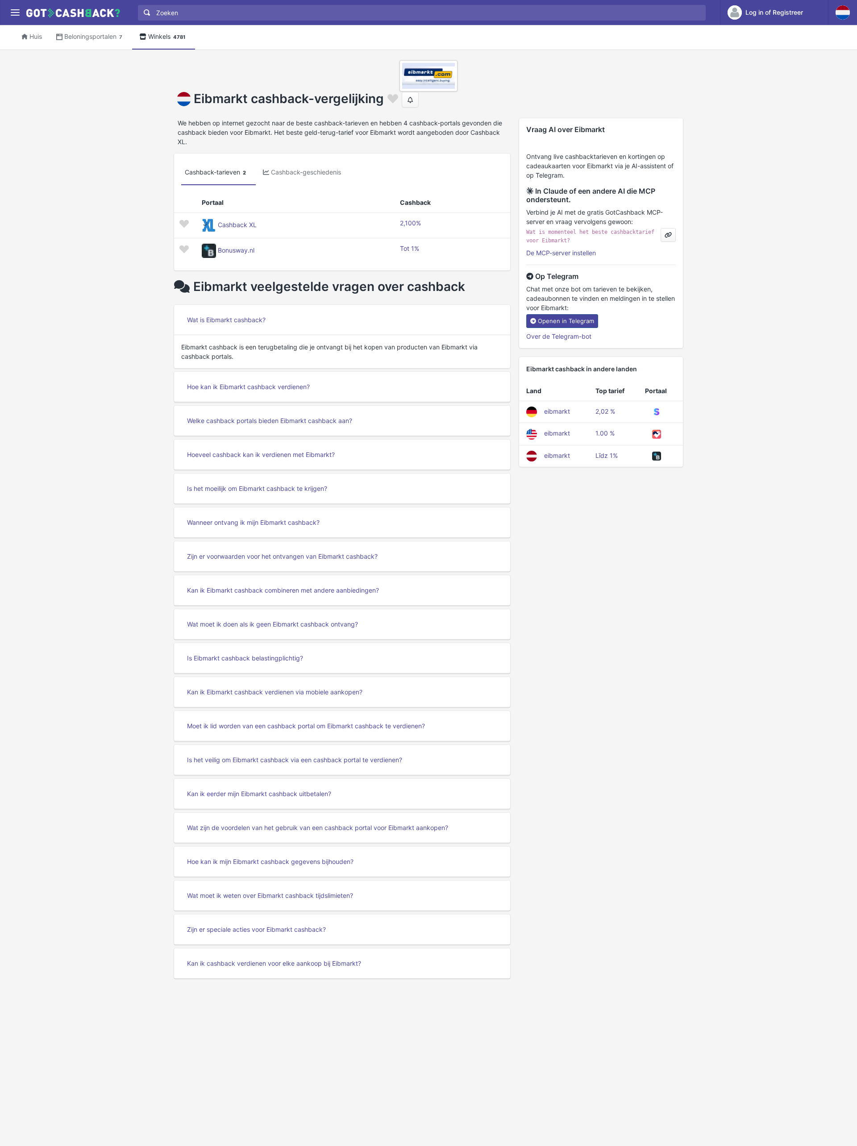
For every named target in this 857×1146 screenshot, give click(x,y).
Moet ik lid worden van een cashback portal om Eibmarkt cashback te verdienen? (306, 726)
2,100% (410, 223)
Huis (35, 36)
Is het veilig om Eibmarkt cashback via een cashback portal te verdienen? (294, 760)
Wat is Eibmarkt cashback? (226, 320)
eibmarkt (557, 411)
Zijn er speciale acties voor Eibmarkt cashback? (256, 929)
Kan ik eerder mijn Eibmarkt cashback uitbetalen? (259, 793)
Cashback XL (237, 224)
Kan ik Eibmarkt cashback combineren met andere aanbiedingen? (283, 590)
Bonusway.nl (236, 250)
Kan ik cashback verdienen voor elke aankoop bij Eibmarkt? (274, 963)
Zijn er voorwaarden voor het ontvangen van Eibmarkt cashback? (282, 556)
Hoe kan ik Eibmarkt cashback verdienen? (248, 386)
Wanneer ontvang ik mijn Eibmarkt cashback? (253, 522)
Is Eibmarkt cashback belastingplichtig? (245, 658)
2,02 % (605, 411)
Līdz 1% (606, 455)
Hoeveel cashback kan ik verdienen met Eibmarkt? (261, 454)
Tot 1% (409, 248)
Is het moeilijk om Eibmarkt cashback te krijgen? (257, 488)
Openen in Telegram (566, 320)
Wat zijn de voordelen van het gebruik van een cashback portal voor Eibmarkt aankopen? (317, 827)
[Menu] (15, 13)
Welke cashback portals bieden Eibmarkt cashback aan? (269, 420)
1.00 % (605, 433)
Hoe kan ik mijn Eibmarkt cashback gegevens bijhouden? (270, 861)
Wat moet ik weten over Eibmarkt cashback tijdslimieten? (270, 895)
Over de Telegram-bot (558, 336)
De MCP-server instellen (561, 253)
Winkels (166, 36)
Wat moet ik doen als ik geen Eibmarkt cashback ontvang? (272, 624)
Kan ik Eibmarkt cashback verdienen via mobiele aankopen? (274, 692)
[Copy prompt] (668, 235)
